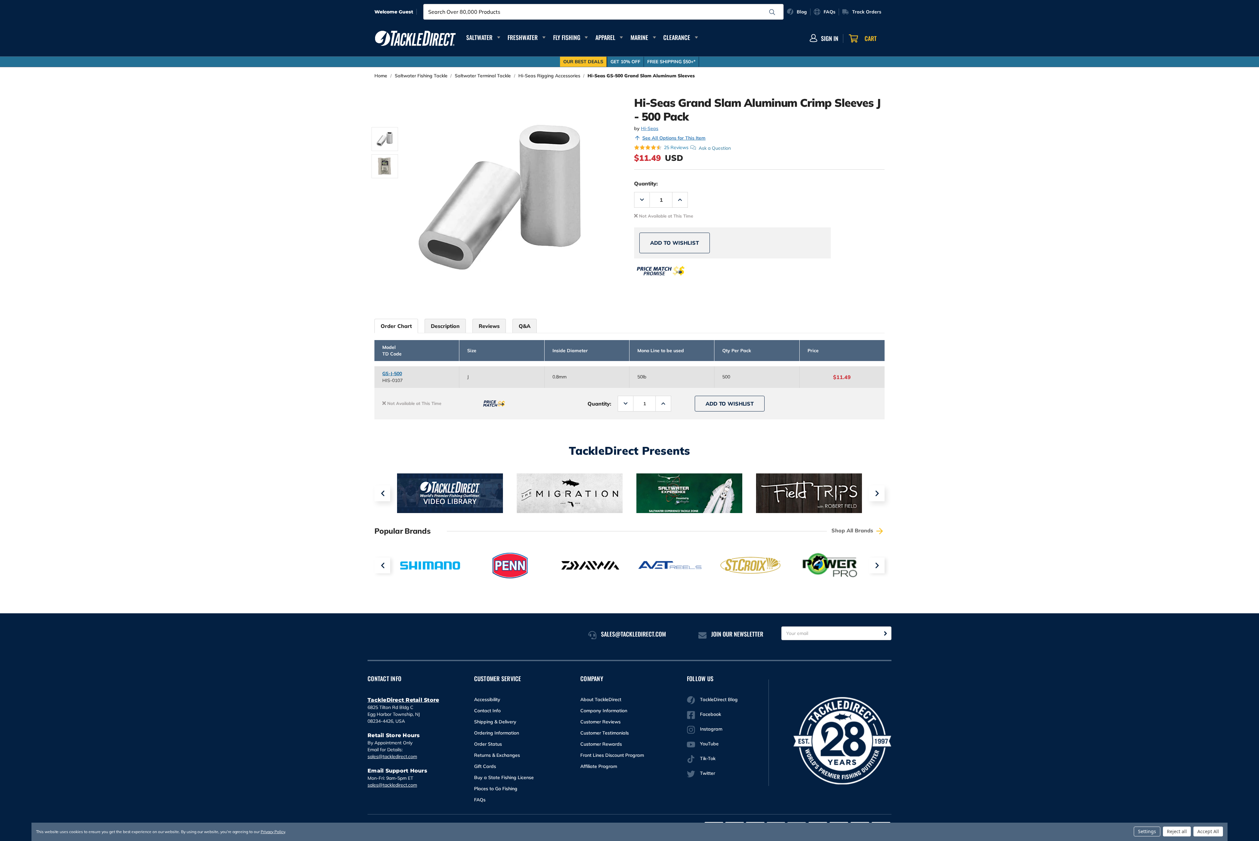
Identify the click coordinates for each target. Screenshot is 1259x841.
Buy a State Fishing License (504, 777)
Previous (382, 493)
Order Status (488, 744)
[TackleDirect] (415, 38)
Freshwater (523, 37)
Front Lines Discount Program (612, 755)
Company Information (603, 711)
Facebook (710, 714)
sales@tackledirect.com (392, 756)
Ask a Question (715, 148)
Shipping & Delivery (495, 722)
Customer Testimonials (604, 733)
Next (877, 493)
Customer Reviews (600, 722)
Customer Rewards (601, 744)
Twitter (707, 773)
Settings (1147, 831)
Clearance (676, 37)
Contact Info (487, 711)
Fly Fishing (566, 37)
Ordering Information (496, 733)
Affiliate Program (598, 766)
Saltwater (479, 37)
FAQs (480, 800)
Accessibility (487, 699)
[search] (772, 12)
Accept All (1208, 831)
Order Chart (396, 326)
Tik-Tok (707, 758)
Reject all (1177, 831)
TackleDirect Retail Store (403, 700)
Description (445, 326)
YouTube (709, 744)
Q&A (524, 326)
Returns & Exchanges (497, 755)
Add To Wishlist (674, 242)
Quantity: (646, 183)
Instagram (711, 729)
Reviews (489, 326)
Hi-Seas (649, 128)
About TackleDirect (600, 699)
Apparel (605, 37)
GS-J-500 (392, 373)
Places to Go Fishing (495, 789)
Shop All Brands (853, 530)
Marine (639, 37)
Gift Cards (485, 766)
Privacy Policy (273, 831)
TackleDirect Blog (719, 699)
